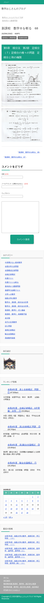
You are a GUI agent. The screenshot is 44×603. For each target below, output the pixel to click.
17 (6, 509)
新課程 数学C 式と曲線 (15, 310)
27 (22, 513)
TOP (12, 17)
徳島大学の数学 (11, 298)
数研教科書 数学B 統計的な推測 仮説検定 (21, 587)
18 (11, 509)
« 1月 (5, 517)
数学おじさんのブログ (14, 8)
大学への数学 (10, 294)
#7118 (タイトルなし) (12, 590)
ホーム (6, 578)
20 (22, 509)
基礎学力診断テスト (12, 290)
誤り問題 (8, 326)
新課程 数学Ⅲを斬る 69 (29, 152)
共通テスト (9, 278)
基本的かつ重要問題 (9, 38)
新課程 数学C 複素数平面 (16, 314)
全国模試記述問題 (12, 270)
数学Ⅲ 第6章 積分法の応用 (16, 302)
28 (27, 513)
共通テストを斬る (12, 282)
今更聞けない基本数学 (13, 262)
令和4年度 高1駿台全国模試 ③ (24, 445)
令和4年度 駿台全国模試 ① (22, 463)
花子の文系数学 (11, 322)
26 (17, 513)
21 (27, 509)
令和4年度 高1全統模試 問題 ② (24, 426)
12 (17, 505)
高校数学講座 (22, 38)
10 (6, 505)
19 (17, 509)
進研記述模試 (10, 330)
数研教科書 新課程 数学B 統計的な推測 (20, 584)
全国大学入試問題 (12, 266)
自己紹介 (7, 581)
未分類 (7, 318)
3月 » (11, 517)
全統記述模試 (10, 274)
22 (33, 509)
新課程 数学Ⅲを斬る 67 (15, 157)
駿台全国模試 (10, 334)
